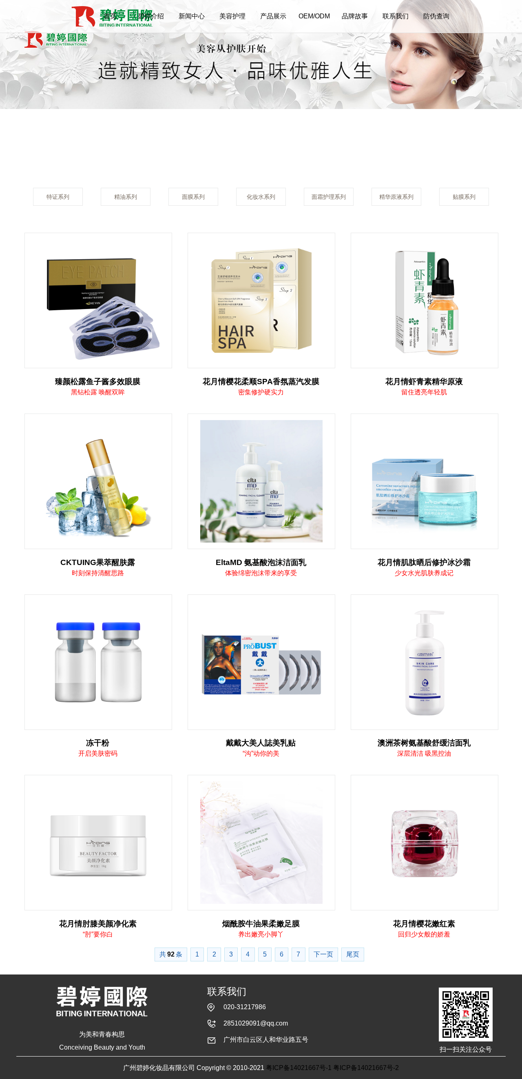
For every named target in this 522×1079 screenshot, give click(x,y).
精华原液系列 (396, 197)
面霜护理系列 (329, 197)
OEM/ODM (314, 16)
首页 (110, 16)
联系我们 (396, 16)
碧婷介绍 (151, 16)
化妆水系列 (261, 197)
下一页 (323, 954)
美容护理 (232, 16)
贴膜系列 (464, 197)
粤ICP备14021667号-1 (299, 1067)
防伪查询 (436, 16)
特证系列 (57, 197)
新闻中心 (192, 16)
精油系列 (125, 197)
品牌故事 (355, 16)
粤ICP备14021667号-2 (366, 1067)
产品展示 (273, 16)
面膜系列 (193, 197)
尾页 (352, 954)
